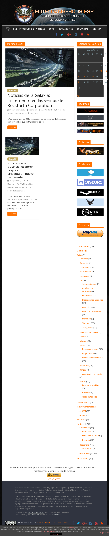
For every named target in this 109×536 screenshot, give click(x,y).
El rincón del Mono (90, 435)
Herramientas (65, 29)
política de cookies (48, 531)
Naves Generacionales (92, 357)
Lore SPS (81, 415)
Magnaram (33, 110)
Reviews (86, 392)
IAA (42, 110)
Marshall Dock (50, 110)
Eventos (86, 440)
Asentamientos (89, 284)
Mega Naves (88, 353)
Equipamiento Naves (91, 385)
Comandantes (83, 246)
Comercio (83, 263)
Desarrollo (84, 444)
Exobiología (82, 250)
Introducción (26, 29)
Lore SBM (81, 411)
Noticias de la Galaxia (15, 187)
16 (106, 71)
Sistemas (86, 323)
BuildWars (86, 431)
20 (92, 77)
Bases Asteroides (90, 349)
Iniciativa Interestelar (86, 406)
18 (84, 77)
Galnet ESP (13, 90)
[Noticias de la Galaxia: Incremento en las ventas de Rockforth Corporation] (39, 50)
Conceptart (87, 448)
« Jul (78, 95)
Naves (82, 345)
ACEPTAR (56, 534)
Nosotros (81, 419)
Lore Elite (86, 307)
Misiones (83, 341)
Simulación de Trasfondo (90, 374)
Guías (51, 29)
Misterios (86, 318)
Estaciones (87, 295)
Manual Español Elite (88, 332)
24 (79, 82)
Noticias (40, 29)
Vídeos (82, 381)
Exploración (84, 267)
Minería (82, 336)
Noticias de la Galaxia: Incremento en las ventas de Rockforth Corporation (35, 100)
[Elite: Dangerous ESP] (54, 4)
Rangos (82, 369)
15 (101, 71)
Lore (81, 280)
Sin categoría (83, 458)
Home (14, 29)
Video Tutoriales (89, 396)
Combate (83, 258)
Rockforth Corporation (30, 113)
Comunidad (83, 29)
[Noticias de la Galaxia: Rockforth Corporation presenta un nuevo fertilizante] (22, 138)
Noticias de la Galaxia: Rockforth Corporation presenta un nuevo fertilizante (20, 170)
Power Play (84, 365)
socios (71, 528)
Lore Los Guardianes (91, 311)
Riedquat (17, 113)
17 (79, 77)
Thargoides (87, 327)
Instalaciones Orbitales (92, 299)
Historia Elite (85, 271)
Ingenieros (84, 276)
